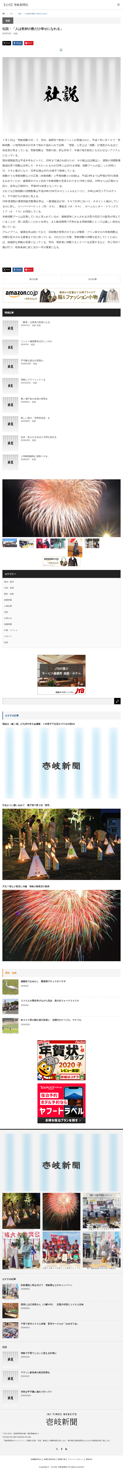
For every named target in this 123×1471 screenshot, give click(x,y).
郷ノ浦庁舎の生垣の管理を (34, 398)
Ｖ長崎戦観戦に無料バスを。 (35, 456)
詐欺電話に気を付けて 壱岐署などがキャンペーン (46, 1285)
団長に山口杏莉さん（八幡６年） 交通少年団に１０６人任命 (52, 1304)
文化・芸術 (9, 588)
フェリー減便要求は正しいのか (36, 341)
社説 (15, 33)
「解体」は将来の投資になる (35, 322)
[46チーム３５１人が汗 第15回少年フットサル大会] (92, 543)
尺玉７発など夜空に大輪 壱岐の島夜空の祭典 (25, 886)
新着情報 (8, 600)
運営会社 (89, 1459)
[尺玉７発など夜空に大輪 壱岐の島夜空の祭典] (61, 1212)
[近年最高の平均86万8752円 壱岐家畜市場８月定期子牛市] (102, 1212)
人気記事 (8, 606)
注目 (34, 325)
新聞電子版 (61, 1459)
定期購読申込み (36, 1459)
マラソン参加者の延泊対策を (35, 1372)
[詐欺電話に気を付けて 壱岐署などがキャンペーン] (102, 1250)
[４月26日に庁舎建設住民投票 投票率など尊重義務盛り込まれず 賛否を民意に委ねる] (26, 543)
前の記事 (33, 279)
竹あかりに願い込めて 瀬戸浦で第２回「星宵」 (27, 805)
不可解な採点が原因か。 (33, 360)
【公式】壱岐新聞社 (15, 4)
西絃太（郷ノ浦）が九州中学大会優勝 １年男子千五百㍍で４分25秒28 (38, 724)
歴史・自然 (9, 594)
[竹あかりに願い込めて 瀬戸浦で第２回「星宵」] (21, 1212)
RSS (66, 1449)
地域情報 (8, 624)
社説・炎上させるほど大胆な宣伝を (39, 437)
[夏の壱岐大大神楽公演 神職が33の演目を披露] (21, 1250)
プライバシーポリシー (76, 1459)
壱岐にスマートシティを (33, 379)
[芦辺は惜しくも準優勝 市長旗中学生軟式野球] (58, 544)
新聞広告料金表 (49, 1459)
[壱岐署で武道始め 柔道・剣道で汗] (75, 548)
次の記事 (92, 279)
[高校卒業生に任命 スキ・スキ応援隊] (43, 543)
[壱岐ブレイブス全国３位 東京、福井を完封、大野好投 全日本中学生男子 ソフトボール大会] (61, 1250)
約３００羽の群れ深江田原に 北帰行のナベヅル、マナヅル (51, 1020)
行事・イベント (11, 630)
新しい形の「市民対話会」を (35, 418)
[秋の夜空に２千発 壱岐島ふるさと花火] (61, 508)
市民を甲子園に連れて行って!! (36, 1391)
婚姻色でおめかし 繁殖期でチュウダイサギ (43, 981)
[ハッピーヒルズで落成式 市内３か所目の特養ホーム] (9, 543)
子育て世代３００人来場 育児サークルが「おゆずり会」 (50, 1323)
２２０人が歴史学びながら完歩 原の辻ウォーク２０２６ (50, 1000)
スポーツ (8, 636)
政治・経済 (9, 582)
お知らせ (8, 618)
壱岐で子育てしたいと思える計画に (39, 1353)
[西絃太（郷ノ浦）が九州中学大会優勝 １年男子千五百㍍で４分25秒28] (61, 1162)
